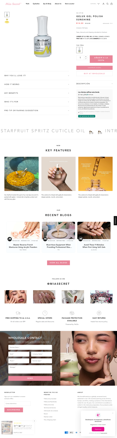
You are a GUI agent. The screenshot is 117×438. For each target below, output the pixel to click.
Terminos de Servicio (50, 408)
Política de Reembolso (50, 402)
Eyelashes (36, 4)
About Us (58, 4)
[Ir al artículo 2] (7, 21)
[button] (36, 421)
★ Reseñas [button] (115, 220)
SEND (30, 378)
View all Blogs (58, 262)
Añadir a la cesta (101, 59)
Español (94, 3)
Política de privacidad (50, 399)
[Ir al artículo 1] (7, 14)
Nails (27, 4)
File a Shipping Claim (50, 420)
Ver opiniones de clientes (86, 116)
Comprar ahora (94, 68)
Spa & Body (47, 4)
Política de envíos (49, 405)
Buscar (46, 414)
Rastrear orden (48, 417)
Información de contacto (51, 411)
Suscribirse (13, 410)
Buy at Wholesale (94, 73)
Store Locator (69, 4)
